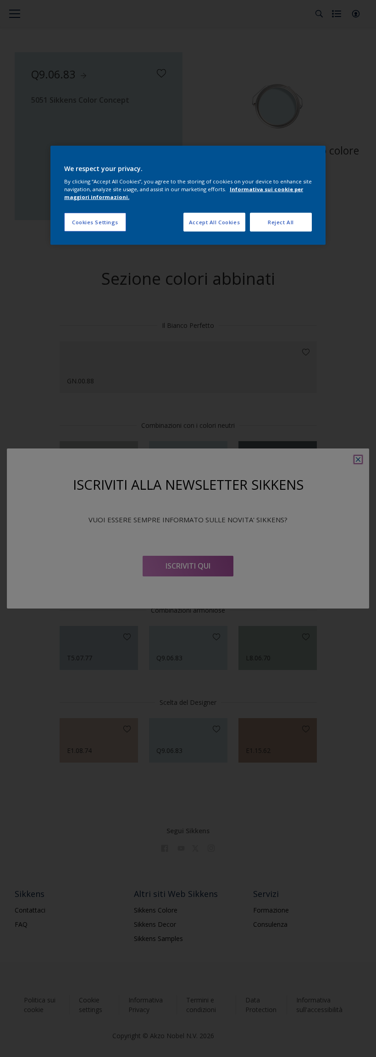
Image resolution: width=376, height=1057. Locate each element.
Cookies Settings (95, 221)
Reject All (281, 221)
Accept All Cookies (214, 221)
